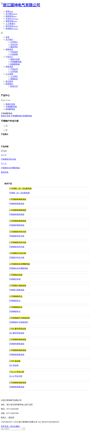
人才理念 (14, 76)
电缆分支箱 (15, 59)
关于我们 (9, 40)
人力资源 (9, 74)
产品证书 (14, 69)
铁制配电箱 (15, 64)
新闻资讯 (9, 49)
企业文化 (14, 44)
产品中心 (9, 57)
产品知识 (14, 52)
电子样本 (9, 81)
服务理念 (14, 47)
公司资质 (14, 72)
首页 (7, 37)
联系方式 (14, 86)
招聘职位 (14, 79)
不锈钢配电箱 (16, 62)
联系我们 (9, 84)
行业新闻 (14, 54)
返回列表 (4, 172)
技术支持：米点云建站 (10, 426)
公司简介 (14, 42)
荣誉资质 (9, 67)
